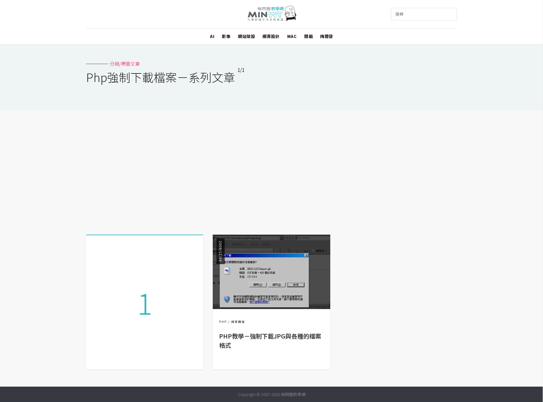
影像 (226, 36)
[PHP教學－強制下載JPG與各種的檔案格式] (271, 307)
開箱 (308, 36)
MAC (292, 36)
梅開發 (326, 36)
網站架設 (246, 36)
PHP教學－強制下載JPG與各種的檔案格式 (270, 341)
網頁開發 (238, 322)
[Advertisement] (271, 170)
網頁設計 (270, 36)
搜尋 (399, 14)
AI (212, 36)
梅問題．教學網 (272, 14)
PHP (223, 322)
